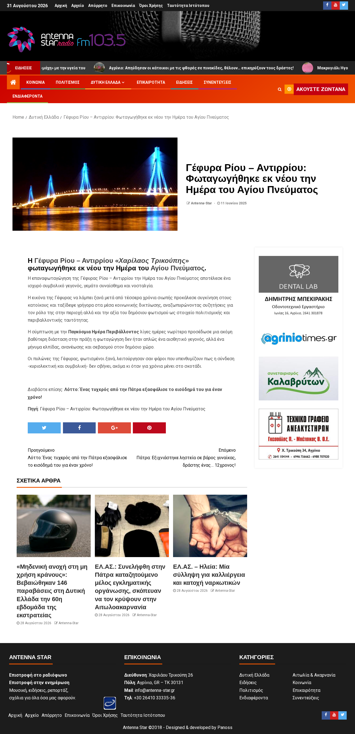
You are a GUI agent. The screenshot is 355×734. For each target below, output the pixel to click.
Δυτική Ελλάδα (105, 82)
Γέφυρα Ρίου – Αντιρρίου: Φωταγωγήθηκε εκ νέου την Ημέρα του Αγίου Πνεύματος (123, 409)
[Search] (279, 89)
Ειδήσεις (184, 82)
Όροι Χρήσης (151, 5)
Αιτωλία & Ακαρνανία (314, 675)
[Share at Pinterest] (149, 427)
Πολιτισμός (68, 82)
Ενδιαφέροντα (27, 96)
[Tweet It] (44, 427)
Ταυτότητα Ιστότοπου (188, 5)
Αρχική (61, 5)
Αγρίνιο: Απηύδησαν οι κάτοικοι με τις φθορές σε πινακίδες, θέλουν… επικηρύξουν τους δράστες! (177, 68)
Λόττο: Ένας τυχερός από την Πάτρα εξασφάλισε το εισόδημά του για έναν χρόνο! (77, 458)
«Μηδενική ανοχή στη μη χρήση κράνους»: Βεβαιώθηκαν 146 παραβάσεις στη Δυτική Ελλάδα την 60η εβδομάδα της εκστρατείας (52, 591)
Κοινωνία (35, 82)
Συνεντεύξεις (217, 82)
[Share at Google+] (114, 427)
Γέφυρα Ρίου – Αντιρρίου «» (111, 260)
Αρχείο (77, 5)
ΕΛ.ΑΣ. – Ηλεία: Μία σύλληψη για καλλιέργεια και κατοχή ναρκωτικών (209, 574)
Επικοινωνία (123, 5)
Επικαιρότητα (151, 82)
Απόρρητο (97, 5)
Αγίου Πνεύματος (177, 268)
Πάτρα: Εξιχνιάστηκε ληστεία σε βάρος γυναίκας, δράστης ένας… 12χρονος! (186, 458)
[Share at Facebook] (79, 427)
